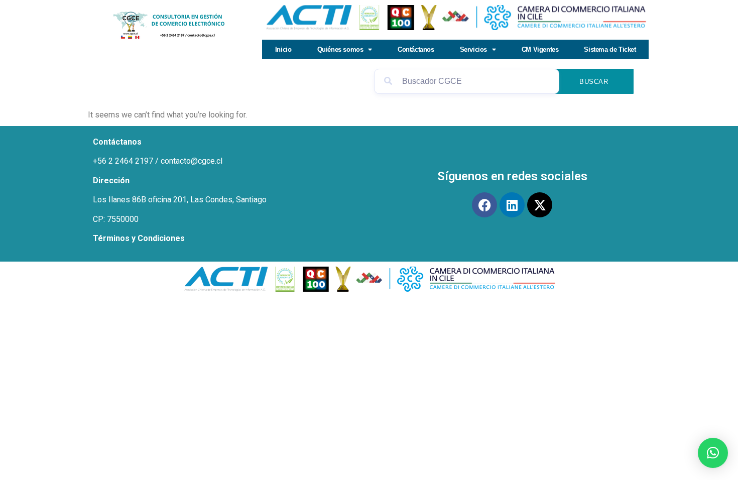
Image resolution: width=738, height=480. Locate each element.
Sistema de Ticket (610, 49)
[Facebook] (484, 204)
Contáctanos (416, 49)
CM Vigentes (540, 49)
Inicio (283, 49)
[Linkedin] (512, 204)
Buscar (593, 81)
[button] (713, 453)
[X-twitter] (539, 204)
